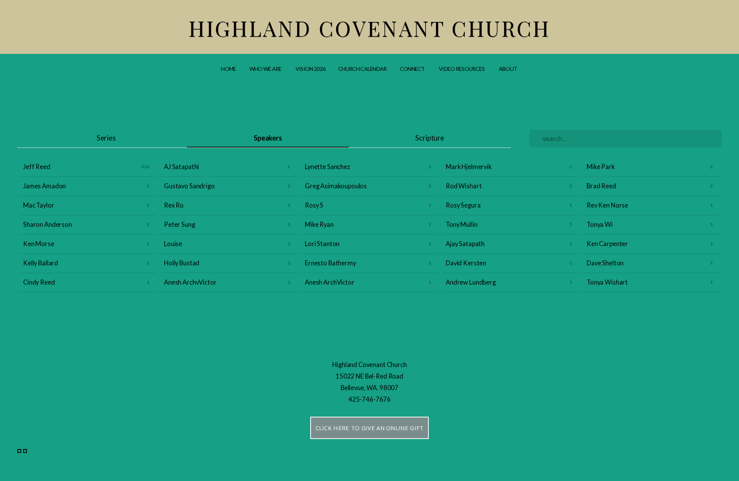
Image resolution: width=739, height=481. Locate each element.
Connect (413, 68)
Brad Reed (601, 186)
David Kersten (466, 263)
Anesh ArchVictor (329, 282)
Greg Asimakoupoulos (336, 186)
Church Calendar (362, 68)
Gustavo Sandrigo (189, 186)
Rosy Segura (463, 205)
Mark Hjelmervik (469, 167)
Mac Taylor (38, 205)
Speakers (268, 138)
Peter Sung (179, 224)
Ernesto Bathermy (330, 263)
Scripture (429, 138)
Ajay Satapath (465, 244)
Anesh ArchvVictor (190, 282)
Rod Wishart (464, 186)
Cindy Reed (39, 282)
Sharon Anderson (47, 224)
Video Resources (462, 68)
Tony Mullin (461, 224)
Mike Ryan (319, 224)
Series (106, 138)
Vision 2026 (310, 68)
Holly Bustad (181, 263)
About (508, 68)
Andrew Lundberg (471, 282)
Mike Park (601, 167)
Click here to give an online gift (370, 428)
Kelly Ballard (40, 263)
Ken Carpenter (607, 244)
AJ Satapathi (181, 167)
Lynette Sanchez (327, 167)
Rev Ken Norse (607, 205)
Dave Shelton (605, 263)
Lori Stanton (322, 244)
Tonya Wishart (607, 282)
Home (228, 68)
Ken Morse (38, 244)
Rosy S (314, 205)
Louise (173, 244)
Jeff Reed (36, 167)
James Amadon (44, 186)
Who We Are (266, 68)
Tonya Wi (600, 224)
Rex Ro (174, 205)
